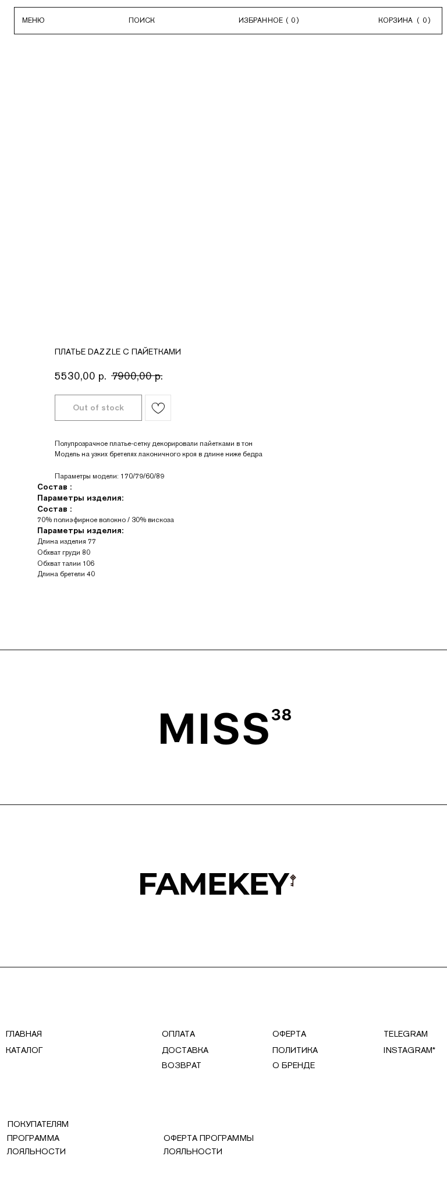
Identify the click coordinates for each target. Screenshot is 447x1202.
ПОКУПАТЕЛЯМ (38, 1124)
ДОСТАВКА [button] (185, 1050)
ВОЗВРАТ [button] (181, 1065)
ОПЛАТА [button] (178, 1034)
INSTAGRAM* (409, 1050)
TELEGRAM (406, 1034)
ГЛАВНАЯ (24, 1034)
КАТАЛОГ (24, 1050)
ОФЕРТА (289, 1034)
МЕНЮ (33, 20)
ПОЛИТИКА (295, 1050)
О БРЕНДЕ (293, 1065)
